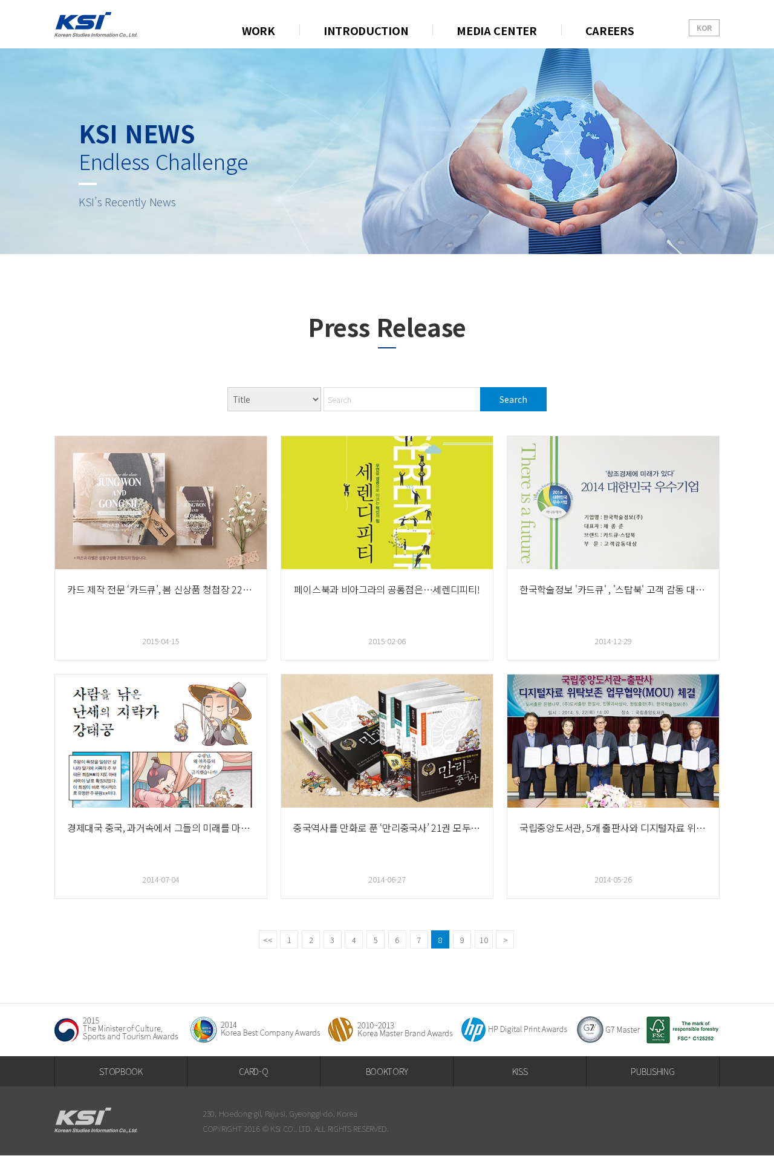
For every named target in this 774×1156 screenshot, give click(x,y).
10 (483, 939)
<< (267, 939)
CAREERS (609, 30)
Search (513, 399)
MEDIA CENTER (496, 30)
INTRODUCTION (366, 30)
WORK (258, 30)
